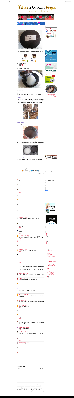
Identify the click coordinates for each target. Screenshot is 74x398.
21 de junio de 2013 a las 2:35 (24, 331)
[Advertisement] (30, 376)
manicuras (34, 389)
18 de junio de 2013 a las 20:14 (23, 305)
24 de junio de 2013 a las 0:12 (26, 342)
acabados (28, 384)
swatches (41, 390)
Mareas (19, 204)
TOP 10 (25, 384)
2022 (46, 235)
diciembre (48, 244)
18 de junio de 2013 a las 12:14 (24, 240)
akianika (20, 320)
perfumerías (22, 390)
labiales (24, 389)
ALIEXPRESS (40, 1)
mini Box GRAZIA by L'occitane (50, 251)
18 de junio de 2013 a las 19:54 (23, 300)
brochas (42, 384)
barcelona (36, 384)
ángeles (20, 249)
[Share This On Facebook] (40, 173)
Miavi (19, 338)
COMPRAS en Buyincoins (49, 254)
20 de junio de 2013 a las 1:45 (24, 320)
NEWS (26, 1)
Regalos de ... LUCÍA (49, 255)
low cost (31, 389)
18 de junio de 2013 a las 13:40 (24, 249)
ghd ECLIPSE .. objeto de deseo (50, 271)
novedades (18, 390)
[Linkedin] (8, 1)
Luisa (19, 305)
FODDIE (51, 1)
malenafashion (20, 278)
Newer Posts (20, 368)
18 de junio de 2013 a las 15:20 (25, 278)
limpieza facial (27, 389)
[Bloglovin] (7, 1)
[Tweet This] (41, 173)
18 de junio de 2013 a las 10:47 (24, 217)
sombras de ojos (35, 390)
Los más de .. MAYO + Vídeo (50, 273)
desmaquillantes (19, 388)
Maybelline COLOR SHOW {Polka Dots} (51, 256)
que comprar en (30, 390)
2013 (46, 243)
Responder (20, 181)
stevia (38, 390)
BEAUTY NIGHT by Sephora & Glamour (51, 264)
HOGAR (47, 1)
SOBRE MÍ (23, 1)
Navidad (23, 384)
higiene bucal (40, 388)
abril (47, 277)
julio (47, 248)
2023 (46, 234)
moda (40, 389)
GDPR (29, 1)
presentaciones (26, 390)
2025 (46, 233)
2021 (46, 236)
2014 (46, 242)
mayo (47, 276)
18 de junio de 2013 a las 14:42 (24, 264)
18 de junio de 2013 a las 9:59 (24, 204)
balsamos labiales (32, 384)
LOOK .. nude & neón (49, 257)
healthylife (37, 388)
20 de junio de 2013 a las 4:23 (26, 327)
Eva (19, 300)
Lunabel (20, 240)
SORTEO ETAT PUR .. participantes (50, 274)
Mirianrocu (20, 331)
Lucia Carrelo (20, 235)
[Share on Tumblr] (43, 173)
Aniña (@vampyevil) (21, 342)
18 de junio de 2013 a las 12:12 (25, 235)
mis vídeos (37, 389)
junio (47, 249)
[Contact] (9, 1)
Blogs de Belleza (53, 229)
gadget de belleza (33, 388)
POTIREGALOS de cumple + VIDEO (50, 269)
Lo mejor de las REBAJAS (48, 28)
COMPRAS (18, 384)
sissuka (20, 217)
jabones (20, 389)
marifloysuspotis (21, 327)
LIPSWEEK (44, 1)
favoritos (29, 388)
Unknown (20, 294)
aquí (22, 64)
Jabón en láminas (48, 263)
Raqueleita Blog (20, 273)
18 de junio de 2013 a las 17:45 (24, 294)
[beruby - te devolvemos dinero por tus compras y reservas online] (51, 224)
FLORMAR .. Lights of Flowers (50, 268)
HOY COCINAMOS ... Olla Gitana (50, 275)
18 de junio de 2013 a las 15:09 (26, 273)
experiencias (25, 388)
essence (23, 388)
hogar (18, 389)
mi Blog (47, 229)
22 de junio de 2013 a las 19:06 (23, 338)
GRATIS (32, 1)
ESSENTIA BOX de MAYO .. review (50, 272)
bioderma (39, 384)
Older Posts (40, 368)
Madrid (21, 384)
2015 (46, 241)
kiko (22, 389)
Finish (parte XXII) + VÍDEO (49, 250)
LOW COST (36, 1)
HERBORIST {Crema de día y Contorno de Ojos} (52, 253)
